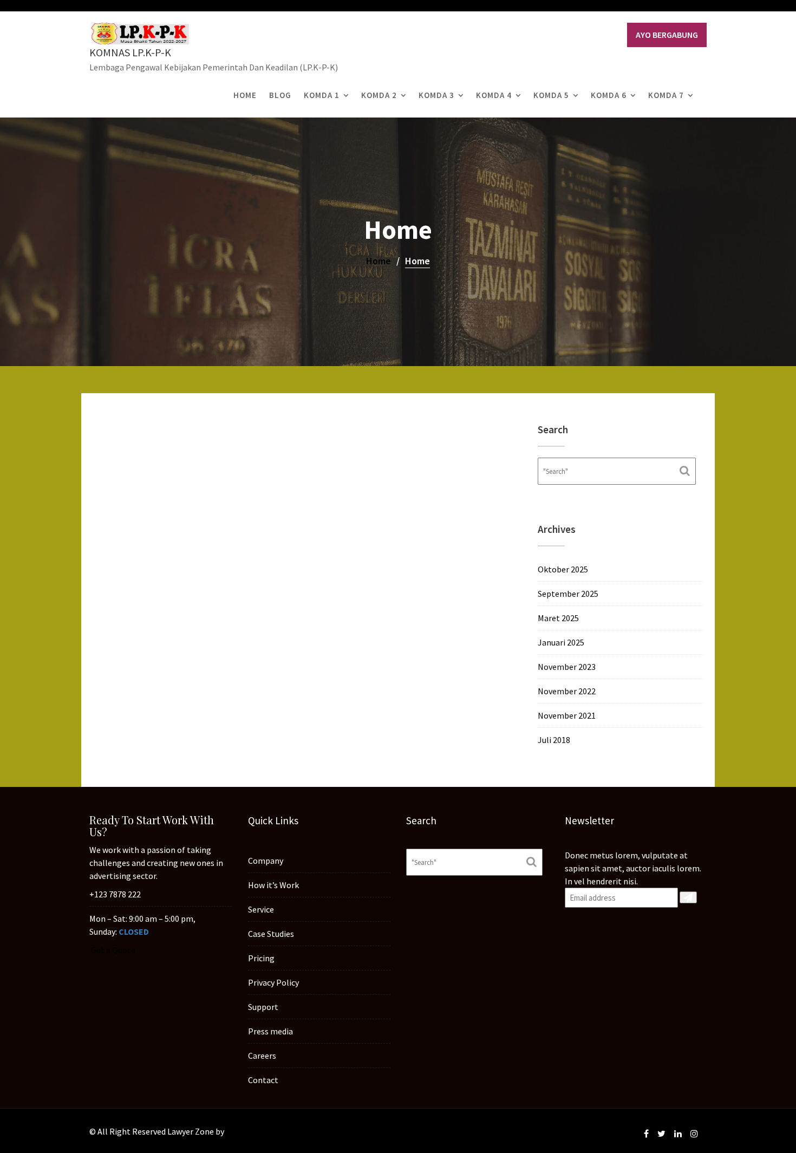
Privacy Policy (273, 982)
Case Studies (271, 933)
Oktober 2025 (563, 569)
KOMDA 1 (322, 95)
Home (245, 95)
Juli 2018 (554, 739)
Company (265, 860)
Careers (262, 1055)
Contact (263, 1079)
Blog (280, 95)
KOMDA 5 (551, 95)
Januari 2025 (561, 642)
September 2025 (568, 593)
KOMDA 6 (609, 95)
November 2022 (567, 691)
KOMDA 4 (494, 95)
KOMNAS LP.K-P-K (130, 52)
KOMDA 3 (436, 95)
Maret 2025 (558, 618)
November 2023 (567, 666)
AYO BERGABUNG (667, 34)
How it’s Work (273, 885)
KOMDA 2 (379, 95)
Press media (270, 1031)
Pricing (261, 958)
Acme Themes (252, 1131)
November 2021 (567, 715)
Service (261, 909)
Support (263, 1006)
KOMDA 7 (666, 95)
